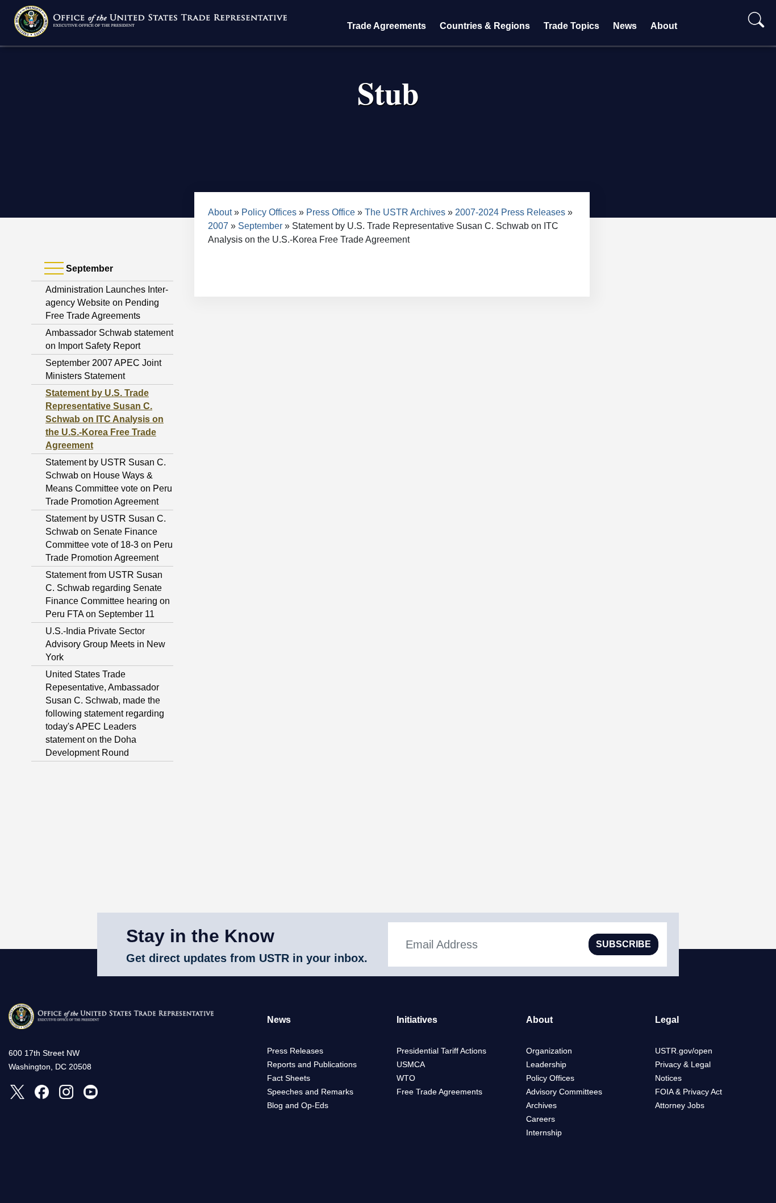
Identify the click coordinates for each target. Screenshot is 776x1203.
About (663, 26)
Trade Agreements (386, 26)
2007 (218, 226)
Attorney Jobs (679, 1105)
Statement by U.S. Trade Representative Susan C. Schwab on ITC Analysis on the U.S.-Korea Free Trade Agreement (104, 419)
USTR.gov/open (683, 1050)
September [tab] (88, 268)
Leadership (546, 1064)
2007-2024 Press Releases (510, 212)
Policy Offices (269, 212)
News (625, 26)
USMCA (411, 1064)
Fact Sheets (288, 1078)
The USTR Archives (405, 212)
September (260, 226)
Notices (668, 1078)
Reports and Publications (312, 1064)
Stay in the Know (200, 936)
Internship (544, 1132)
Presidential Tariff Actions (441, 1050)
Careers (540, 1118)
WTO (406, 1078)
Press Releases (295, 1050)
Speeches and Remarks (310, 1091)
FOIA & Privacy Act (688, 1091)
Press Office (330, 212)
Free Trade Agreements (439, 1091)
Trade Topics (571, 26)
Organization (549, 1050)
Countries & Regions (485, 26)
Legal (667, 1020)
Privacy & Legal (683, 1064)
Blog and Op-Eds (297, 1105)
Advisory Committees (564, 1091)
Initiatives (417, 1020)
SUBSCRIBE (623, 944)
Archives (541, 1105)
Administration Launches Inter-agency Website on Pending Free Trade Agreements (106, 302)
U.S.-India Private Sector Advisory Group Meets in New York (105, 644)
